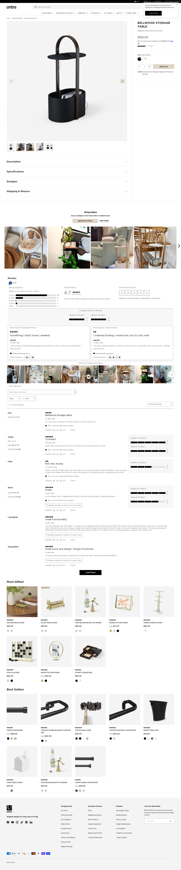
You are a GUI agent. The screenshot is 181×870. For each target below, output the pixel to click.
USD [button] (138, 1)
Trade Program (121, 837)
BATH (119, 13)
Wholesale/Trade (122, 810)
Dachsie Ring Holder (15, 623)
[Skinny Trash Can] (159, 709)
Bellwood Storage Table (30, 18)
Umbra (13, 862)
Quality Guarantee (94, 824)
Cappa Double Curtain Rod (86, 782)
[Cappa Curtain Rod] (22, 709)
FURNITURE (131, 13)
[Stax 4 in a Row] (22, 651)
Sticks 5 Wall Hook (83, 730)
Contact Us (92, 828)
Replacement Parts (95, 833)
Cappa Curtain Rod (15, 730)
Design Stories (66, 828)
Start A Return (93, 819)
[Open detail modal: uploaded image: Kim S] (112, 248)
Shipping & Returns (95, 815)
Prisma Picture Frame (118, 623)
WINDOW (81, 13)
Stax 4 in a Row (13, 672)
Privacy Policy (66, 842)
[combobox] (87, 7)
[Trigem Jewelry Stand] (159, 601)
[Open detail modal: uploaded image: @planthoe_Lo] (69, 248)
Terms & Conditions (68, 837)
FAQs (90, 810)
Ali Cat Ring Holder (49, 623)
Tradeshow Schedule (124, 833)
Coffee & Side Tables (17, 18)
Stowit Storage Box (83, 672)
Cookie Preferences (95, 837)
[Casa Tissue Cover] (22, 761)
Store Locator (121, 819)
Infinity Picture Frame (50, 672)
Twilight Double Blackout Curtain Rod (55, 731)
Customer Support (173, 1)
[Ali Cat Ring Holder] (56, 601)
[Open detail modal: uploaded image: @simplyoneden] (155, 248)
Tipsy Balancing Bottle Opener (88, 623)
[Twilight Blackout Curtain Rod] (124, 709)
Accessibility (120, 828)
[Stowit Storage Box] (90, 651)
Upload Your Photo (85, 221)
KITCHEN (108, 13)
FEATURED (46, 13)
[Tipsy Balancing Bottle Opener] (90, 601)
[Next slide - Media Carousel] (179, 246)
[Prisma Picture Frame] (124, 601)
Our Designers (66, 819)
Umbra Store (65, 824)
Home (8, 18)
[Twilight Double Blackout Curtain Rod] (56, 709)
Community (65, 833)
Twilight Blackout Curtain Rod (122, 730)
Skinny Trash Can (151, 730)
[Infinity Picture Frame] (56, 651)
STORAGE (95, 13)
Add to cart (163, 66)
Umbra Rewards (66, 815)
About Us (147, 1)
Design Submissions (123, 824)
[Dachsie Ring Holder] (22, 601)
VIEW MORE (104, 220)
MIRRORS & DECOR (64, 13)
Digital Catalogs (66, 846)
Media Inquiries (121, 815)
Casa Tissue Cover (15, 782)
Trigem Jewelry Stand (153, 623)
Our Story (64, 810)
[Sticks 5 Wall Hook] (90, 709)
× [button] (176, 4)
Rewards (158, 1)
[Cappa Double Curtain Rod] (90, 761)
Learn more (153, 13)
